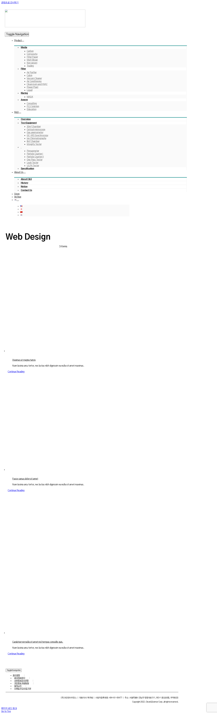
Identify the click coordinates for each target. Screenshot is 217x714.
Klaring (24, 93)
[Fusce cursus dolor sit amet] (94, 426)
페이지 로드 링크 (9, 708)
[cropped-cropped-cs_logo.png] (45, 26)
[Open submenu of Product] (23, 41)
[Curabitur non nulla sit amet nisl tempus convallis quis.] (94, 567)
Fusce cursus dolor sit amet (25, 479)
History (24, 182)
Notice (24, 186)
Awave (24, 99)
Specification (27, 168)
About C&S (26, 179)
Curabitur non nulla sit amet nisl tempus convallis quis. (37, 642)
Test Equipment (29, 122)
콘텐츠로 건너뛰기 (9, 2)
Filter (23, 68)
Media (24, 47)
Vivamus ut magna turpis (24, 360)
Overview (26, 119)
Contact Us (26, 190)
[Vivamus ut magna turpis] (94, 307)
